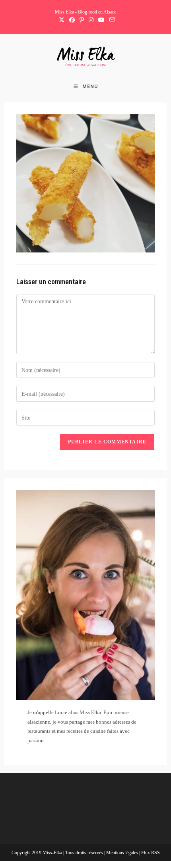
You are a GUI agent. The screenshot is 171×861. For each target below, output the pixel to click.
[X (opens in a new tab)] (61, 20)
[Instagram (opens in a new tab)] (91, 20)
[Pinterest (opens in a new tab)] (81, 20)
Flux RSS (150, 852)
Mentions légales (122, 852)
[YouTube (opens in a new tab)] (101, 20)
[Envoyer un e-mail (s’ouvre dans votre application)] (111, 20)
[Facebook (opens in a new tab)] (72, 20)
